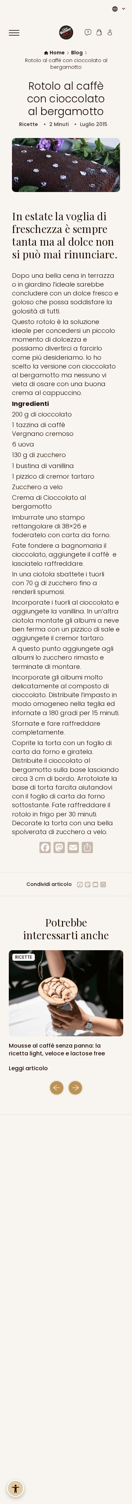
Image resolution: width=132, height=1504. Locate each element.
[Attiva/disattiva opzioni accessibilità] (15, 1488)
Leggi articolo (29, 1068)
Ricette (28, 124)
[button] (56, 1088)
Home (57, 52)
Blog (77, 52)
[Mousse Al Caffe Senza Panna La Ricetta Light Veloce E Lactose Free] (66, 993)
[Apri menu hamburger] (17, 32)
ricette (23, 957)
